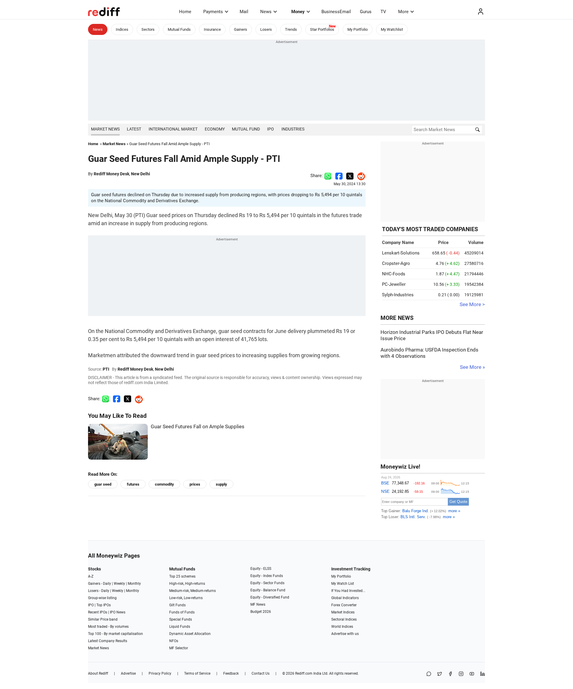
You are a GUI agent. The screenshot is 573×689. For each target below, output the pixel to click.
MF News (257, 604)
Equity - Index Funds (266, 576)
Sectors (148, 29)
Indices (122, 29)
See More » (472, 367)
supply (221, 484)
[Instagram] (461, 674)
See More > (472, 304)
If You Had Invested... (348, 591)
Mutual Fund (246, 129)
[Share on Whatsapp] (328, 175)
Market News (105, 129)
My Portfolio (357, 29)
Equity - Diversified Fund (269, 597)
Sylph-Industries (398, 294)
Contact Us (260, 673)
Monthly (134, 583)
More (403, 11)
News (266, 11)
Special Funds (180, 619)
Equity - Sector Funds (267, 583)
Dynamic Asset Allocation (190, 634)
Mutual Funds (179, 29)
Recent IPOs (97, 612)
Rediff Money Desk (111, 173)
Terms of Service (197, 673)
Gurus (366, 11)
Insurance (212, 29)
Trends (291, 29)
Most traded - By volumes (108, 626)
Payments (213, 11)
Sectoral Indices (344, 619)
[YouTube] (471, 674)
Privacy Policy (160, 673)
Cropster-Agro (396, 263)
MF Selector (178, 648)
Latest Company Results (107, 641)
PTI (106, 369)
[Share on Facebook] (339, 175)
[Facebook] (450, 674)
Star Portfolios (322, 29)
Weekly (119, 583)
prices (195, 484)
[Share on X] (439, 674)
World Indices (342, 626)
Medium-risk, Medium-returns (192, 591)
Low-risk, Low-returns (186, 598)
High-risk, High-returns (187, 583)
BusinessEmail (336, 11)
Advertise (128, 673)
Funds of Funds (182, 612)
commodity (164, 484)
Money (298, 11)
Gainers (240, 29)
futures (133, 484)
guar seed (102, 484)
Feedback (231, 673)
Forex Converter (344, 605)
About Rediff (98, 673)
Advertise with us (345, 634)
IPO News (117, 612)
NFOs (173, 641)
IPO (270, 129)
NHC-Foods (393, 274)
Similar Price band (103, 619)
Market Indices (343, 612)
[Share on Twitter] (350, 175)
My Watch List (342, 583)
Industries (292, 129)
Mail (244, 11)
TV (383, 11)
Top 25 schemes (182, 576)
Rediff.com (303, 673)
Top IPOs (103, 605)
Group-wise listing (102, 598)
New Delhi (140, 173)
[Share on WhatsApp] (428, 674)
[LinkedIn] (482, 674)
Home (185, 11)
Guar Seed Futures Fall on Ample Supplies (197, 426)
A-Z (90, 576)
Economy (215, 129)
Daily (107, 583)
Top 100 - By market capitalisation (115, 634)
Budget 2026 (260, 612)
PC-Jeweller (394, 284)
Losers (266, 29)
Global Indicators (345, 598)
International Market (173, 129)
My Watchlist (392, 29)
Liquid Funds (179, 626)
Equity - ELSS (260, 569)
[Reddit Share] (360, 175)
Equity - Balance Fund (267, 590)
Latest (134, 129)
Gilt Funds (177, 605)
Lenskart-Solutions (401, 253)
